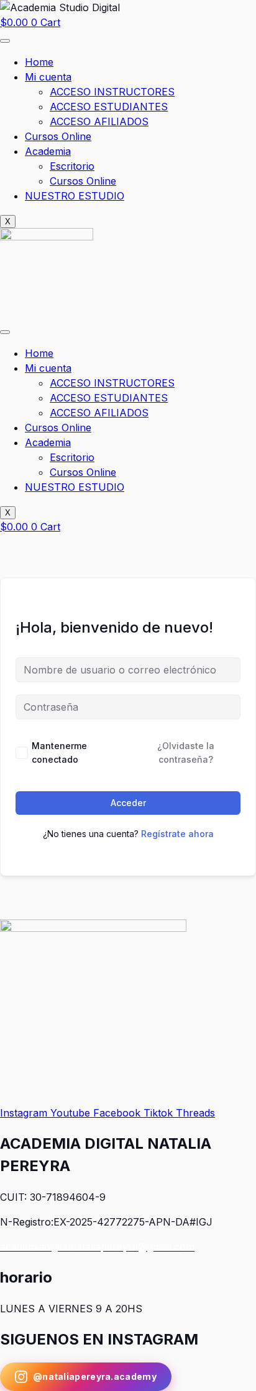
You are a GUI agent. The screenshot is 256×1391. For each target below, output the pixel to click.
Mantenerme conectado (59, 752)
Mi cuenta (48, 77)
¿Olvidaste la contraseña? (185, 752)
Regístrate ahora (177, 833)
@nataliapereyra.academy (95, 1376)
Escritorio (72, 166)
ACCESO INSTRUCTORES (112, 92)
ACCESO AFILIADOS (99, 121)
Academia (48, 151)
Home (39, 62)
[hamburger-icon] (5, 41)
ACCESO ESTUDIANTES (109, 106)
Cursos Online (58, 136)
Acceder (128, 802)
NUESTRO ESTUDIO (74, 196)
